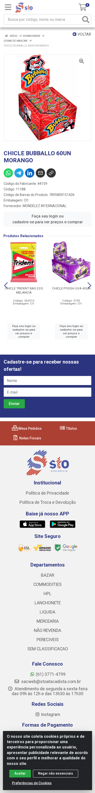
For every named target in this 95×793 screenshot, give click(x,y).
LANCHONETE (48, 602)
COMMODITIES (47, 584)
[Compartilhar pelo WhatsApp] (8, 173)
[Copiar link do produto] (51, 173)
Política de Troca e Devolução (47, 502)
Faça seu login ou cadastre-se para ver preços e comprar (47, 219)
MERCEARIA (48, 621)
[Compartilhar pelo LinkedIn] (29, 173)
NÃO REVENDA (47, 630)
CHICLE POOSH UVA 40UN (71, 288)
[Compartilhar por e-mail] (40, 173)
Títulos (71, 428)
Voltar (83, 34)
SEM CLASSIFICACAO (47, 648)
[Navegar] (5, 285)
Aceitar (20, 773)
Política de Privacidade (47, 493)
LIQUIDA (47, 612)
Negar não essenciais (55, 773)
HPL (47, 593)
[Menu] (8, 7)
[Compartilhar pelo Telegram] (19, 173)
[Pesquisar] (86, 19)
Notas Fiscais (30, 438)
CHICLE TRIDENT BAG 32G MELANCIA (24, 290)
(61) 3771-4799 (51, 674)
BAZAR (47, 575)
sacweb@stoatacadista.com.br (50, 681)
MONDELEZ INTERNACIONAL (44, 206)
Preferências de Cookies (32, 783)
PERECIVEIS (48, 639)
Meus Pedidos (30, 428)
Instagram (50, 714)
